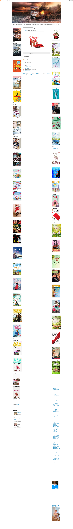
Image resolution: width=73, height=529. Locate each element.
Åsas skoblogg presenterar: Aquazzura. (56, 396)
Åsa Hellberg (26, 68)
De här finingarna (55, 447)
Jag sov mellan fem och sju (56, 437)
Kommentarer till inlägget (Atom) (30, 74)
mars (54, 471)
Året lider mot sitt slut (55, 404)
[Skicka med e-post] (29, 53)
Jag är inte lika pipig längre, (56, 401)
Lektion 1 (18, 423)
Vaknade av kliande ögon (56, 423)
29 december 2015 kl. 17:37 (28, 70)
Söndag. (54, 414)
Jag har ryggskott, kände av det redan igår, (56, 452)
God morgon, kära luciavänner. (55, 431)
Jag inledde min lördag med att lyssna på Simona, (56, 435)
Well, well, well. (55, 429)
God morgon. (54, 424)
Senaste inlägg (25, 73)
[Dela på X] (31, 53)
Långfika (54, 445)
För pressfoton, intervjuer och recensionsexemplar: (17, 408)
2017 (53, 385)
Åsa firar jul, (54, 430)
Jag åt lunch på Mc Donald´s (56, 454)
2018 (53, 384)
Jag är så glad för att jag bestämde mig (56, 455)
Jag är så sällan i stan (55, 444)
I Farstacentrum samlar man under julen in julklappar (56, 448)
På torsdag (54, 443)
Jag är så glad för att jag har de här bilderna (56, 409)
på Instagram (17, 404)
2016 (53, 386)
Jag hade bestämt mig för (56, 436)
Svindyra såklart (25, 30)
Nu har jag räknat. (55, 425)
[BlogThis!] (30, 53)
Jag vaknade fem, (55, 410)
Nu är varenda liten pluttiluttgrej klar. (19, 412)
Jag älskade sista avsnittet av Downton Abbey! (56, 403)
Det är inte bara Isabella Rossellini (56, 433)
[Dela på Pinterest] (32, 53)
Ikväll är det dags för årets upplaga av (56, 416)
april (53, 470)
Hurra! (54, 417)
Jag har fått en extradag (56, 446)
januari (54, 473)
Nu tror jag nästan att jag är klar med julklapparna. (56, 411)
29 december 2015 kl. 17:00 (28, 66)
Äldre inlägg (48, 73)
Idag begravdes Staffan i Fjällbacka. (56, 438)
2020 (53, 382)
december (54, 388)
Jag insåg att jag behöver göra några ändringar (56, 458)
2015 (53, 387)
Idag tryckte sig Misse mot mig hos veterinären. (56, 428)
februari (54, 472)
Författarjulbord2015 (55, 453)
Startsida (37, 73)
